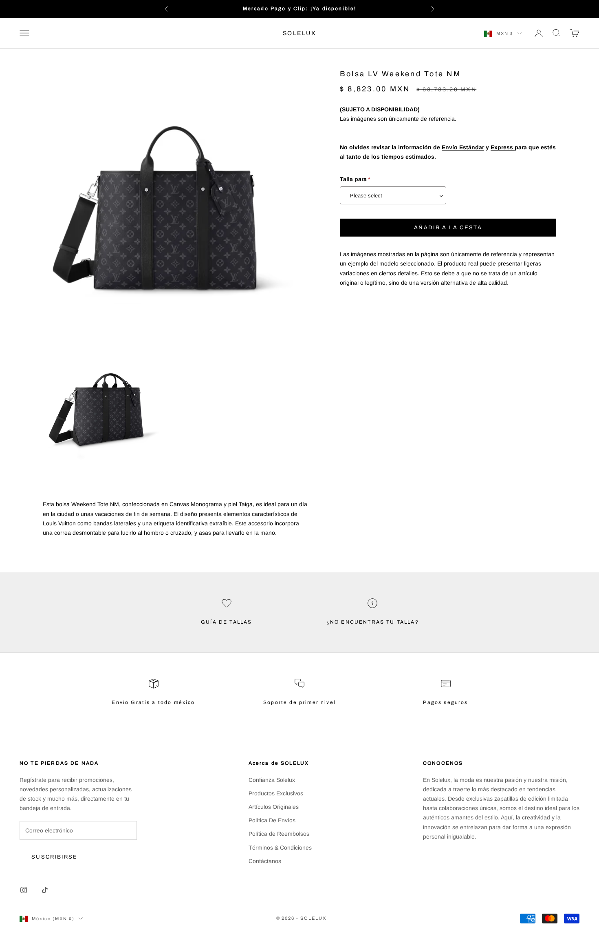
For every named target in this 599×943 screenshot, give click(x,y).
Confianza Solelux (272, 780)
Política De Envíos (272, 820)
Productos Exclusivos (276, 793)
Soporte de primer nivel (299, 702)
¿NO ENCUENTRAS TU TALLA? (372, 622)
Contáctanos (265, 861)
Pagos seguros (445, 702)
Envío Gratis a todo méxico (153, 702)
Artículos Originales (274, 807)
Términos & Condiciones (280, 847)
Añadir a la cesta (448, 227)
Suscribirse (54, 857)
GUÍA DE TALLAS (226, 622)
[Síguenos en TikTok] (45, 890)
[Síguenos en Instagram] (24, 890)
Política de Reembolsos (279, 833)
